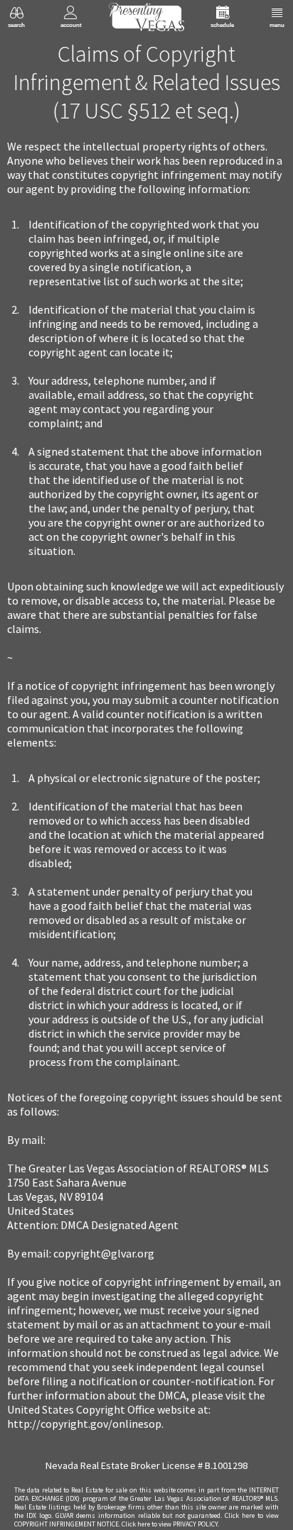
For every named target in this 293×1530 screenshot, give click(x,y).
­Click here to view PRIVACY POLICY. (170, 1524)
